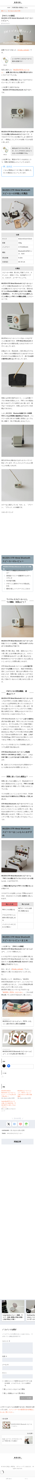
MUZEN (10, 1133)
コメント (6, 1341)
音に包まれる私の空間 (17, 1130)
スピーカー (18, 1133)
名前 (4, 1356)
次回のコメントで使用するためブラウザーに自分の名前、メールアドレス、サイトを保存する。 (18, 1383)
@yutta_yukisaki (17, 969)
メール (5, 1364)
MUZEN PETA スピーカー (13, 992)
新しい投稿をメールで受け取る (14, 1393)
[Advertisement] (17, 532)
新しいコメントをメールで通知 (14, 1389)
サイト (4, 1373)
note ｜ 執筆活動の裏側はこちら (17, 7)
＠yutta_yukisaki (23, 50)
